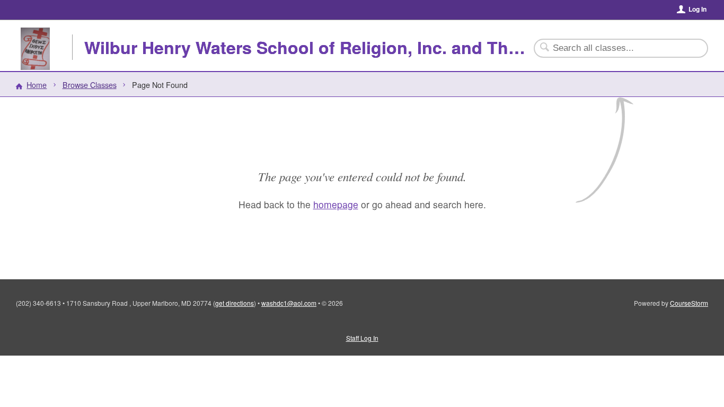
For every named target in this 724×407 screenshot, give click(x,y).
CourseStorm (689, 302)
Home (37, 84)
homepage (335, 204)
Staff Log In (362, 337)
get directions (234, 302)
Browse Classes (90, 84)
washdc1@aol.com (288, 302)
